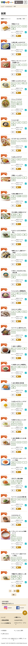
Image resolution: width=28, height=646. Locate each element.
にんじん (19, 177)
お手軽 (13, 67)
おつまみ (24, 26)
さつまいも (13, 140)
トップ (2, 6)
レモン (19, 26)
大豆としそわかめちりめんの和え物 (19, 271)
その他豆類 (19, 196)
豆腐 (19, 64)
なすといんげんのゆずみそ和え (19, 231)
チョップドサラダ (17, 99)
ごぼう (13, 122)
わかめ (13, 64)
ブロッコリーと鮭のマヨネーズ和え (19, 554)
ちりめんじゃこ (14, 424)
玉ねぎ (13, 159)
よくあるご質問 (19, 630)
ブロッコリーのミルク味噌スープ (19, 532)
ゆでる (19, 122)
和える (24, 311)
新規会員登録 (5, 620)
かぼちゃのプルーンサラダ (19, 401)
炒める (24, 330)
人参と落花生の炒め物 (18, 383)
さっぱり (24, 293)
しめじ (13, 311)
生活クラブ (14, 638)
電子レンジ (25, 83)
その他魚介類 (13, 576)
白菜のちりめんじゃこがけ (19, 419)
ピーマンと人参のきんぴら (19, 327)
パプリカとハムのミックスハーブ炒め (19, 459)
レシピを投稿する (6, 623)
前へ (14, 594)
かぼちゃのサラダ (17, 157)
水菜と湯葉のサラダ (17, 193)
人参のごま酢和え (17, 346)
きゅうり (13, 26)
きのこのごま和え (17, 309)
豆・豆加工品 (13, 214)
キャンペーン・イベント (20, 623)
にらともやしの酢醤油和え (19, 291)
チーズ (19, 254)
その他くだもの (19, 403)
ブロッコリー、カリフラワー (16, 101)
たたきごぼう (15, 120)
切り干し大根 (19, 480)
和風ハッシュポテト (17, 175)
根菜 (19, 214)
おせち (24, 122)
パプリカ (19, 462)
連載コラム (18, 617)
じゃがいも (19, 44)
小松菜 (19, 366)
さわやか (19, 234)
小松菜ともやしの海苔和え (19, 364)
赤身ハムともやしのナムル (19, 81)
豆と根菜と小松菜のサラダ (19, 212)
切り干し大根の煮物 (17, 478)
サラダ (24, 44)
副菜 (13, 28)
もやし (19, 83)
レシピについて (9, 6)
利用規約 (4, 630)
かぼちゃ (13, 106)
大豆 (19, 274)
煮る (13, 480)
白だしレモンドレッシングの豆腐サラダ (19, 61)
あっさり (13, 47)
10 (14, 591)
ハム (19, 140)
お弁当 (13, 257)
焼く (24, 177)
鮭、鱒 (13, 560)
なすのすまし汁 (16, 515)
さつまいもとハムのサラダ (19, 138)
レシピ (3, 617)
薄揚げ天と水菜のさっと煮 (19, 574)
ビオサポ (13, 143)
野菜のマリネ (15, 24)
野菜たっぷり (19, 104)
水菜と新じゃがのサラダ (18, 42)
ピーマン (13, 330)
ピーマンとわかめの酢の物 (19, 497)
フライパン (19, 385)
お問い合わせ (5, 633)
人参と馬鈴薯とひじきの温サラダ (19, 439)
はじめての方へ (19, 620)
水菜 (13, 44)
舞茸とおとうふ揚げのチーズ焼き (19, 251)
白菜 (13, 422)
